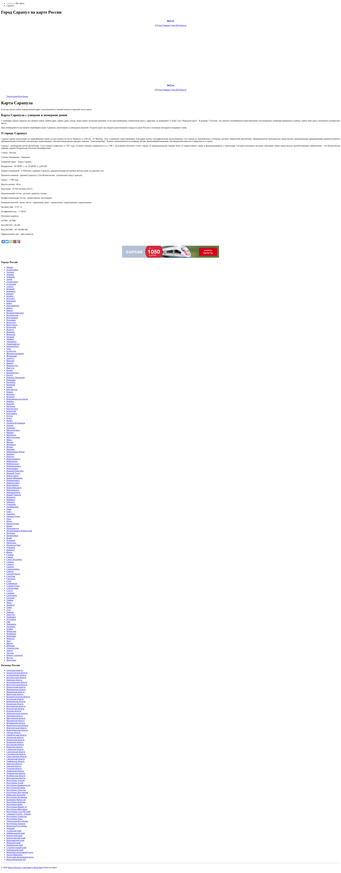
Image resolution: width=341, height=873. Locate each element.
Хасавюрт (10, 626)
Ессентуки (11, 351)
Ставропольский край (16, 847)
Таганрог (10, 598)
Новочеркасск (12, 490)
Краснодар (11, 411)
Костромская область (15, 706)
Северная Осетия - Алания (18, 814)
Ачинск (9, 286)
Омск (8, 509)
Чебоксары (11, 631)
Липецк (9, 425)
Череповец (11, 636)
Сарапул (10, 564)
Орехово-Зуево (13, 516)
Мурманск (11, 444)
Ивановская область (15, 692)
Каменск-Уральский (15, 377)
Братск (9, 308)
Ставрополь (11, 583)
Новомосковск (13, 480)
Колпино (10, 397)
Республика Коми (14, 804)
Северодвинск (12, 569)
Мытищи (10, 449)
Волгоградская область (16, 685)
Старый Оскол (13, 586)
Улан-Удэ (10, 614)
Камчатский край (14, 835)
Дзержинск (11, 341)
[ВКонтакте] (3, 241)
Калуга (9, 375)
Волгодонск (11, 325)
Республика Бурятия (15, 788)
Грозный (10, 337)
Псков (9, 538)
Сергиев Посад (13, 574)
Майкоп (10, 432)
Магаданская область (16, 718)
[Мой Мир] (14, 241)
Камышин (11, 380)
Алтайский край (13, 831)
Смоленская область (15, 759)
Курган (9, 416)
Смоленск (10, 579)
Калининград (12, 373)
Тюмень (10, 612)
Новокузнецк (12, 476)
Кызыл (9, 420)
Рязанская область (14, 747)
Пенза (9, 521)
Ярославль (11, 660)
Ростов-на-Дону (13, 545)
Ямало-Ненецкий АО (16, 859)
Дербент (10, 339)
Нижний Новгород (15, 471)
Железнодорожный (15, 353)
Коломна (10, 394)
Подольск (10, 533)
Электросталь (12, 648)
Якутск (9, 658)
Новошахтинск (13, 492)
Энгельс (10, 653)
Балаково (10, 289)
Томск (9, 607)
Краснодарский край (15, 838)
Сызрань (10, 593)
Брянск (9, 310)
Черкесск (10, 638)
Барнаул (10, 294)
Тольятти (10, 605)
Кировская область (15, 704)
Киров (9, 387)
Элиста (9, 650)
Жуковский (11, 356)
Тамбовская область (15, 761)
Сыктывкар (11, 595)
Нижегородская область (17, 725)
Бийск (9, 303)
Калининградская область (18, 697)
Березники (11, 301)
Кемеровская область (15, 701)
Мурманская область (15, 723)
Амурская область (14, 670)
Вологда (10, 329)
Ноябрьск (10, 499)
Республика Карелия (15, 802)
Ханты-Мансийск (14, 855)
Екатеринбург (12, 346)
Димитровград (13, 344)
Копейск (10, 401)
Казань (9, 370)
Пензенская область (15, 740)
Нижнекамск (12, 468)
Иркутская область (14, 694)
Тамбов (9, 600)
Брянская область (14, 680)
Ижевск (9, 363)
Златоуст (10, 358)
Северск (10, 571)
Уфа (8, 622)
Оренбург (10, 514)
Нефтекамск (11, 461)
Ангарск (10, 272)
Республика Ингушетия (17, 792)
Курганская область (15, 708)
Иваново (10, 361)
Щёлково (10, 646)
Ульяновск (11, 617)
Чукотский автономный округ (20, 857)
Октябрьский (12, 507)
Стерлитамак (12, 588)
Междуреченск (13, 437)
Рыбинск (10, 550)
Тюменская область (15, 771)
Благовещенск (12, 306)
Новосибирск (12, 485)
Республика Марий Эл (16, 807)
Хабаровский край (14, 850)
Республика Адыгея (15, 780)
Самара (9, 557)
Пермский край (13, 843)
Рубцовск (10, 547)
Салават (10, 555)
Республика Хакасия (15, 823)
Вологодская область (15, 687)
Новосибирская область (17, 730)
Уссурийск (11, 619)
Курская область (13, 711)
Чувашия (10, 828)
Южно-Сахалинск (14, 655)
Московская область (15, 720)
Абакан (9, 267)
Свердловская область (16, 756)
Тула (8, 610)
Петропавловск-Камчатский (19, 531)
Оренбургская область (16, 735)
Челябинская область (15, 776)
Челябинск (11, 634)
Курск (9, 418)
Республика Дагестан (16, 790)
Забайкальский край (15, 833)
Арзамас (10, 274)
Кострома (10, 406)
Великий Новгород (15, 313)
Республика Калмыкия (16, 797)
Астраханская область (16, 675)
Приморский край (14, 845)
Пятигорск (11, 543)
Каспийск (10, 382)
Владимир (11, 320)
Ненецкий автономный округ (19, 852)
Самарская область (14, 749)
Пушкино (10, 540)
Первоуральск (12, 523)
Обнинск (10, 502)
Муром (9, 447)
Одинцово (11, 504)
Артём (9, 279)
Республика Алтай (14, 783)
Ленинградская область (17, 713)
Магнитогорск (13, 430)
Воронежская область (16, 689)
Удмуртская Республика (17, 96)
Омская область (13, 732)
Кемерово (10, 385)
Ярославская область (15, 778)
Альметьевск (12, 270)
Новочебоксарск (13, 488)
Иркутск (10, 368)
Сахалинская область (16, 754)
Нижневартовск (13, 466)
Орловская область (15, 737)
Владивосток (12, 315)
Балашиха (10, 291)
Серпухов (10, 576)
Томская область (13, 766)
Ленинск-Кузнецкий (15, 423)
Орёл (8, 511)
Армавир (10, 277)
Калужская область (15, 699)
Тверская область (14, 764)
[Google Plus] (18, 241)
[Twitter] (7, 241)
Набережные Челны (15, 452)
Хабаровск (11, 624)
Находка (10, 456)
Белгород (10, 298)
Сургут (9, 590)
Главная (10, 3)
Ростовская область (15, 744)
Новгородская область (16, 728)
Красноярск (11, 413)
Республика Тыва (14, 819)
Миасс (9, 440)
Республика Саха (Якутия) (18, 811)
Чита (8, 641)
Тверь (9, 602)
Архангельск (12, 282)
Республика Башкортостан (18, 785)
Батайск (10, 296)
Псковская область (14, 742)
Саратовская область (15, 752)
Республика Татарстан (16, 816)
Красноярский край (15, 840)
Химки (9, 629)
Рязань (9, 552)
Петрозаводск (12, 528)
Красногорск (12, 408)
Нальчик (10, 454)
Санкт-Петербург (14, 559)
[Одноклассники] (11, 241)
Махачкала (11, 435)
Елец (8, 349)
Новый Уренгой (13, 495)
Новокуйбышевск (14, 478)
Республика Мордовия (16, 809)
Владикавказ (12, 317)
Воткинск (10, 334)
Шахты (9, 643)
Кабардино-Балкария (15, 795)
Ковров (9, 392)
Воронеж (10, 332)
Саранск (10, 562)
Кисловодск (11, 389)
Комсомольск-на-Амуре (17, 399)
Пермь (9, 526)
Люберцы (10, 428)
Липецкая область (14, 716)
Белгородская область (16, 677)
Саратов (10, 567)
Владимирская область (16, 682)
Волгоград (11, 322)
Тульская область (14, 768)
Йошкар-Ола (12, 365)
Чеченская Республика (16, 826)
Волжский (11, 327)
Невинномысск (13, 459)
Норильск (10, 497)
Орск (8, 519)
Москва (9, 442)
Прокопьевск (12, 535)
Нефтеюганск (12, 464)
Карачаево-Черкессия (16, 799)
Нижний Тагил (13, 473)
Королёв (10, 404)
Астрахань (11, 284)
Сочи (8, 581)
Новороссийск (13, 483)
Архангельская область (16, 673)
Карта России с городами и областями (25, 867)
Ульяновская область (15, 773)
